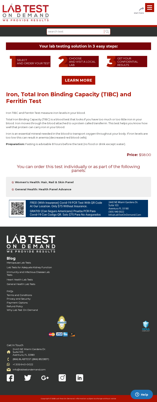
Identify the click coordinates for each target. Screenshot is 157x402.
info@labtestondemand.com (29, 369)
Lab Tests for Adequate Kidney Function (29, 267)
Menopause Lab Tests (19, 262)
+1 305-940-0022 (23, 364)
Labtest (25, 12)
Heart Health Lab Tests (20, 279)
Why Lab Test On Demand (22, 310)
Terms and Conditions (19, 295)
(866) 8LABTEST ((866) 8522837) (31, 359)
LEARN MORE (78, 80)
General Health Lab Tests (21, 284)
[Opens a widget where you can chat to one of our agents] (141, 395)
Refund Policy (15, 306)
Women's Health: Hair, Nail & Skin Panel (44, 182)
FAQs (10, 291)
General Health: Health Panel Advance (43, 189)
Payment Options (17, 302)
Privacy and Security (18, 298)
